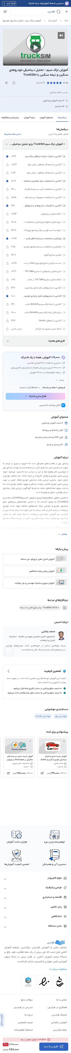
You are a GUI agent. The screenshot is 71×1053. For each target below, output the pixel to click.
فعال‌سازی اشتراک (37, 396)
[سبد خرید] (5, 11)
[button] (36, 11)
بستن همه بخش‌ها (12, 134)
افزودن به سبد (51, 1046)
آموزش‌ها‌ (52, 20)
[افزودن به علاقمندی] (64, 741)
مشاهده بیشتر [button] (59, 969)
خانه (66, 20)
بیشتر (61, 380)
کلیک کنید (10, 3)
